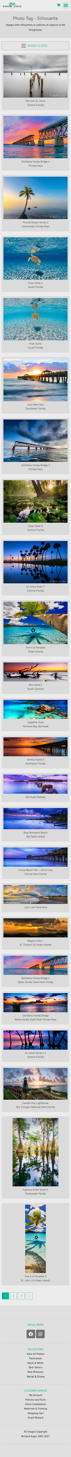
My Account (35, 1395)
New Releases (35, 1372)
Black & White (35, 1363)
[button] (65, 5)
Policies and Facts (35, 1399)
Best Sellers (35, 1367)
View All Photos (35, 1354)
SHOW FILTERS (37, 46)
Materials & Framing (35, 1408)
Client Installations (35, 1404)
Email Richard (35, 1417)
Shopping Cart (36, 1413)
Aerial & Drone (35, 1376)
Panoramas (35, 1358)
